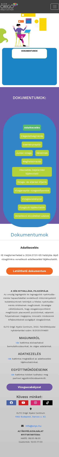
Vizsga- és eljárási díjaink (32, 182)
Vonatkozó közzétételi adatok (32, 215)
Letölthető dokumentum (29, 271)
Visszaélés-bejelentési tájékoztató (32, 171)
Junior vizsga (24, 153)
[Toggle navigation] (55, 7)
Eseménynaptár (32, 144)
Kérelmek (42, 153)
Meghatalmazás (32, 161)
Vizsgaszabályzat (29, 387)
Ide (17, 342)
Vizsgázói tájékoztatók (32, 207)
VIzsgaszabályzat (32, 198)
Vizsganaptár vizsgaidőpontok (32, 190)
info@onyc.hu (33, 425)
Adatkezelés (32, 127)
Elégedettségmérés (32, 136)
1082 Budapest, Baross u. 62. (30, 416)
